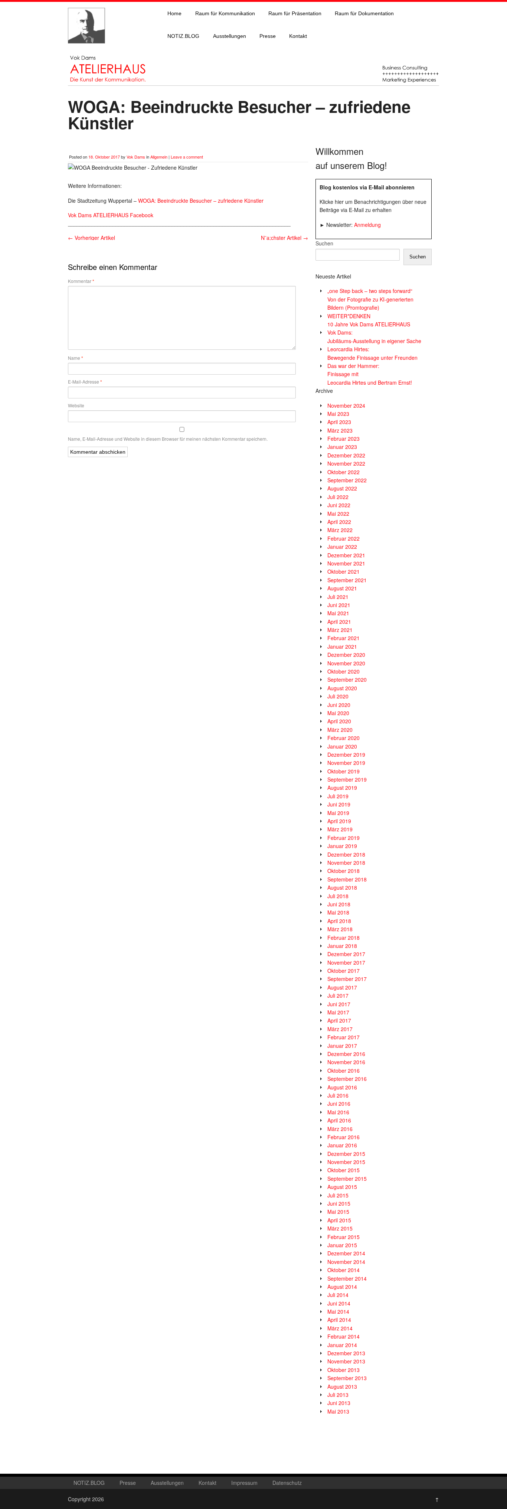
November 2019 (346, 762)
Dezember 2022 (346, 455)
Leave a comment (187, 157)
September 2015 (347, 1178)
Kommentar (81, 281)
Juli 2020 (338, 696)
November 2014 (346, 1261)
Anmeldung (367, 224)
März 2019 (340, 829)
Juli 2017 (338, 995)
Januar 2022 (342, 546)
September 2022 (347, 480)
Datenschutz (287, 1482)
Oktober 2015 (343, 1170)
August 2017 (342, 987)
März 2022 (340, 530)
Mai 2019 (338, 813)
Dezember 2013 (346, 1353)
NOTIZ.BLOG (183, 36)
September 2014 (347, 1278)
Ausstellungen (229, 36)
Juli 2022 (338, 497)
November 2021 (346, 563)
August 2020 (342, 688)
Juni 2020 (338, 704)
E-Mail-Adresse (85, 381)
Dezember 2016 (346, 1053)
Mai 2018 (338, 912)
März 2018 (340, 929)
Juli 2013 (338, 1394)
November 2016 (346, 1062)
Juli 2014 (338, 1294)
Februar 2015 (343, 1237)
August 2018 (342, 887)
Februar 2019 (343, 837)
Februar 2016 (343, 1137)
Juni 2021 (338, 605)
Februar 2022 (343, 538)
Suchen (324, 243)
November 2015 (346, 1162)
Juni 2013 (338, 1403)
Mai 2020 (338, 713)
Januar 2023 (342, 446)
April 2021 (339, 621)
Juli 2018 (338, 896)
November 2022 (346, 463)
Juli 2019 (338, 796)
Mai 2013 (338, 1411)
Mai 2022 (338, 513)
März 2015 (340, 1228)
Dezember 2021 (346, 555)
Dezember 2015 (346, 1153)
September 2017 (347, 978)
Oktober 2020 (343, 671)
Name (75, 358)
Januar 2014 (342, 1345)
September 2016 (347, 1078)
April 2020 (339, 721)
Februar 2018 (343, 937)
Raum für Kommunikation (225, 13)
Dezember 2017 (346, 954)
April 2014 (339, 1319)
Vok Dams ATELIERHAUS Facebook (110, 215)
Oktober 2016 (343, 1070)
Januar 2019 (342, 846)
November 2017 (346, 962)
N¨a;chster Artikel (284, 237)
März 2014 (340, 1328)
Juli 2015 (338, 1195)
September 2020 (347, 679)
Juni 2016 (338, 1103)
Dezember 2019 (346, 754)
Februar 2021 (343, 638)
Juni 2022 (338, 505)
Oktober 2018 (343, 870)
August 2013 (342, 1386)
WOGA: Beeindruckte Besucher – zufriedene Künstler (201, 200)
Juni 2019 (338, 804)
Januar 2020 (342, 746)
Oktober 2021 (343, 571)
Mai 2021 (338, 613)
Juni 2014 (338, 1303)
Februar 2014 (343, 1336)
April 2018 (339, 921)
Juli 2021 (338, 596)
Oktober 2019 (343, 771)
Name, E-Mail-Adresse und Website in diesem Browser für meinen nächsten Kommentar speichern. (168, 439)
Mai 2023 (338, 413)
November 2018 (346, 862)
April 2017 (339, 1020)
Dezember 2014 (346, 1253)
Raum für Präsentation (294, 13)
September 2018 (347, 879)
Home (174, 13)
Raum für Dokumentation (364, 13)
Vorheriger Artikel (91, 237)
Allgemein (158, 157)
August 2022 (342, 488)
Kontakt (298, 36)
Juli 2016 (338, 1095)
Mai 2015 (338, 1211)
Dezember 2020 (346, 654)
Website (76, 405)
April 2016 (339, 1120)
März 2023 (340, 430)
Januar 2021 (342, 646)
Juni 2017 (338, 1004)
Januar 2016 (342, 1145)
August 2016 (342, 1087)
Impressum (244, 1482)
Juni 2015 (338, 1203)
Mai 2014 (338, 1311)
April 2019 (339, 821)
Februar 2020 (343, 738)
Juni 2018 (338, 904)
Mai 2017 (338, 1012)
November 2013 (346, 1361)
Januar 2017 (342, 1045)
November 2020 (346, 663)
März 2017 (340, 1029)
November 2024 (346, 405)
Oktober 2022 (343, 472)
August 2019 (342, 787)
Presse (267, 36)
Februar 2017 (343, 1037)
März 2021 (340, 629)
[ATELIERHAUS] (86, 50)
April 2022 (339, 521)
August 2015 (342, 1186)
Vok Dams (136, 157)
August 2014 (342, 1286)
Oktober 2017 (343, 970)
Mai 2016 (338, 1112)
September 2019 (347, 779)
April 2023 (339, 422)
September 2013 (347, 1378)
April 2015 (339, 1220)
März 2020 (340, 729)
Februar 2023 (343, 438)
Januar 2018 (342, 945)
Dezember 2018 (346, 854)
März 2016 (340, 1128)
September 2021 (347, 580)
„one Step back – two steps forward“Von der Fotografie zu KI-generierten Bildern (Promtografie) (370, 299)
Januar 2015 (342, 1245)
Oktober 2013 (343, 1369)
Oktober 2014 (343, 1270)
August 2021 (342, 588)
